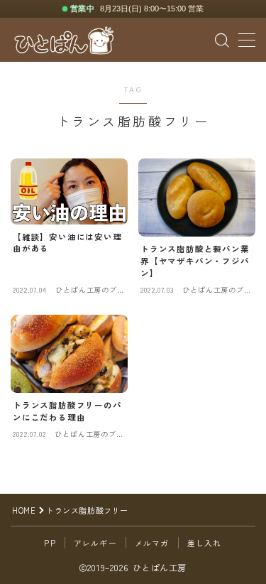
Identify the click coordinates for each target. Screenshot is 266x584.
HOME (23, 510)
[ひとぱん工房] (64, 41)
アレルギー (95, 542)
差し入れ (204, 542)
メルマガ (152, 542)
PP (49, 542)
